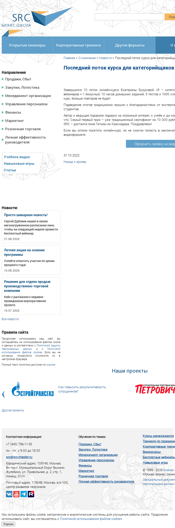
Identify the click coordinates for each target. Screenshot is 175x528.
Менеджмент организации (28, 95)
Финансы (13, 112)
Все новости (10, 319)
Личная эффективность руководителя (25, 140)
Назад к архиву (75, 161)
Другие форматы (129, 45)
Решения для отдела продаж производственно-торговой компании (27, 286)
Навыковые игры (19, 163)
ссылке (51, 364)
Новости (105, 58)
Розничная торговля (23, 128)
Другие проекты (13, 410)
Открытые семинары (27, 45)
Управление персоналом (26, 103)
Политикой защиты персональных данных (31, 347)
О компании (87, 58)
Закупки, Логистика (22, 87)
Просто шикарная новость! (25, 215)
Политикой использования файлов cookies (31, 350)
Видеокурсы (152, 452)
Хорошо (8, 524)
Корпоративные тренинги (78, 45)
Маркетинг (14, 120)
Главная (69, 58)
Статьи (10, 170)
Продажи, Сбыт (18, 79)
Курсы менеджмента (158, 436)
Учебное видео (17, 156)
